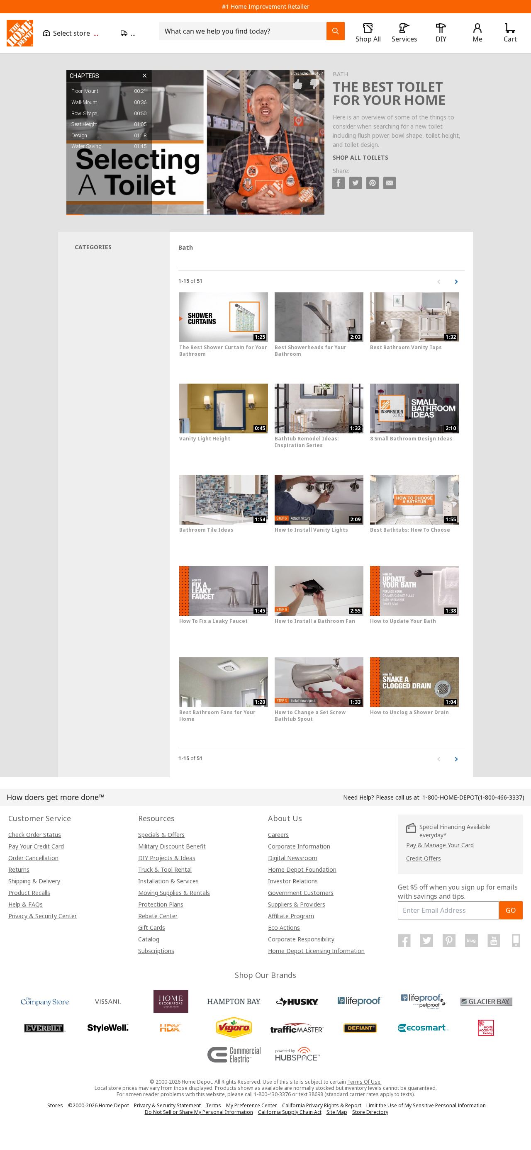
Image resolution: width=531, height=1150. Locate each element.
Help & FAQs (25, 904)
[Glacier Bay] (486, 1001)
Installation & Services (168, 881)
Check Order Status (34, 835)
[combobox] (245, 31)
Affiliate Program (291, 916)
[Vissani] (107, 1001)
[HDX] (170, 1028)
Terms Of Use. (364, 1081)
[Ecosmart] (423, 1028)
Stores (55, 1105)
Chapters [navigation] (84, 76)
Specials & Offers (161, 835)
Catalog (148, 939)
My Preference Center (251, 1105)
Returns (18, 869)
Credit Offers (423, 858)
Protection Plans (160, 904)
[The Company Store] (44, 1001)
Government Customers (301, 893)
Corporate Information (299, 846)
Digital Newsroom (292, 858)
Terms (213, 1105)
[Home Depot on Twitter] (427, 940)
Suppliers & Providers (296, 904)
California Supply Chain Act (290, 1112)
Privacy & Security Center (42, 916)
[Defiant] (360, 1028)
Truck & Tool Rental (165, 869)
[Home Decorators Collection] (170, 1001)
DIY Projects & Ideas (166, 858)
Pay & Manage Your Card (440, 845)
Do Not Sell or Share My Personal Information (199, 1112)
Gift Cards (151, 927)
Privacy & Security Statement (167, 1105)
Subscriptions (156, 951)
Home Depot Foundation (302, 869)
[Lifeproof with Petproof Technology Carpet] (423, 1001)
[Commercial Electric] (234, 1054)
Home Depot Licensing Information (316, 951)
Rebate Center (158, 916)
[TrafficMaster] (297, 1028)
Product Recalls (29, 893)
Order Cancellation (33, 858)
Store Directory (370, 1112)
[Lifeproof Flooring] (360, 1001)
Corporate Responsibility (301, 939)
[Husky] (297, 1001)
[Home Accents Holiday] (486, 1028)
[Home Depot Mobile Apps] (516, 940)
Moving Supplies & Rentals (174, 893)
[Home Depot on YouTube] (493, 940)
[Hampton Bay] (234, 1001)
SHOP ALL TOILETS (360, 157)
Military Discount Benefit (172, 846)
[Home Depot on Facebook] (404, 940)
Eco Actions (284, 927)
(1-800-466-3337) (473, 797)
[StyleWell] (107, 1028)
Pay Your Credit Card (36, 846)
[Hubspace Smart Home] (297, 1054)
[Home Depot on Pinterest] (449, 940)
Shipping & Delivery (34, 881)
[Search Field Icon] (335, 31)
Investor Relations (293, 881)
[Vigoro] (234, 1028)
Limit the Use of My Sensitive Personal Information (426, 1105)
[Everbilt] (44, 1028)
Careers (278, 835)
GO (511, 910)
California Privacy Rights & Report (321, 1105)
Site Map (336, 1112)
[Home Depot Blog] (471, 940)
